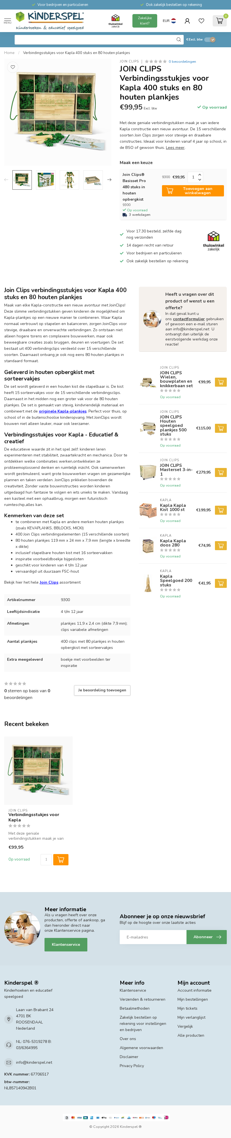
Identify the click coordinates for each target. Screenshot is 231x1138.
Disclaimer (129, 1056)
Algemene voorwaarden (141, 1047)
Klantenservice (66, 944)
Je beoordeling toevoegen (102, 690)
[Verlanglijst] (201, 20)
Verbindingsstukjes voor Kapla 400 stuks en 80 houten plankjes (76, 52)
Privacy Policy (132, 1065)
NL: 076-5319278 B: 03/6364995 (34, 1044)
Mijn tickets (187, 1008)
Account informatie (194, 990)
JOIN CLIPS (129, 61)
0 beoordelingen (182, 61)
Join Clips (49, 582)
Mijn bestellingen (192, 999)
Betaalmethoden (135, 1008)
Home (9, 52)
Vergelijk (185, 1026)
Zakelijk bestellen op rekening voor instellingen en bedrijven (143, 1023)
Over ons (128, 1038)
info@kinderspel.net (34, 1062)
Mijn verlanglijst (191, 1017)
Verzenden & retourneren (142, 999)
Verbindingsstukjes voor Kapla (33, 817)
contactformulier (189, 319)
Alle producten (190, 1035)
